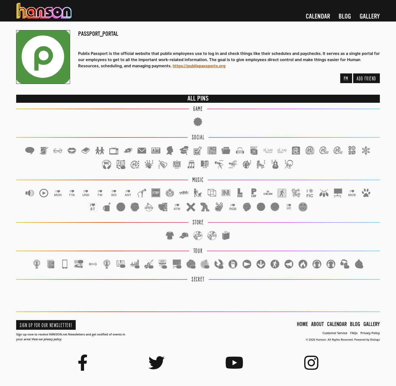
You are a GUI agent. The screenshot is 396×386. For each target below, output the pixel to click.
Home (302, 324)
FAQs (353, 333)
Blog (345, 16)
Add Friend (366, 78)
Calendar (318, 16)
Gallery (370, 16)
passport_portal (98, 33)
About (317, 324)
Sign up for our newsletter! (46, 325)
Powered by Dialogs (367, 339)
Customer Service (334, 333)
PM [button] (346, 78)
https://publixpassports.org (199, 65)
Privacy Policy (370, 333)
